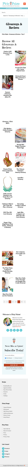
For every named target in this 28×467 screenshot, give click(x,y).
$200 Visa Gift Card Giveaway (7, 213)
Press (4, 432)
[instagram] (14, 330)
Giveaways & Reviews (14, 34)
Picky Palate (5, 34)
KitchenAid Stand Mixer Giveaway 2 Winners (20, 77)
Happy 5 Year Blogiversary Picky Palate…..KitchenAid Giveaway (7, 225)
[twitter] (11, 330)
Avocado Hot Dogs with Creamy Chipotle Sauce (20, 69)
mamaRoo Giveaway (20, 178)
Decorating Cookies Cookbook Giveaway (20, 205)
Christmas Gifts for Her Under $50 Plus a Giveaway (7, 205)
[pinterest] (17, 330)
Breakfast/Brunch (7, 386)
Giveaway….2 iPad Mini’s (7, 122)
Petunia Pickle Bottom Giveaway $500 (7, 170)
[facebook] (7, 330)
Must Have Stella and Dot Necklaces (7, 295)
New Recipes (9, 358)
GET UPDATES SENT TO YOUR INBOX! (14, 8)
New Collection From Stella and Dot (20, 253)
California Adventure (8, 413)
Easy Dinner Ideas (7, 390)
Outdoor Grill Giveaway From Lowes (7, 53)
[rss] (21, 330)
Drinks (4, 393)
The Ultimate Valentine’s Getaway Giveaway (20, 170)
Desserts (5, 391)
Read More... (19, 326)
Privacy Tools (6, 436)
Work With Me (6, 428)
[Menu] (24, 4)
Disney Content (18, 358)
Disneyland (6, 409)
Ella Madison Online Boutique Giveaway (7, 130)
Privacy (5, 434)
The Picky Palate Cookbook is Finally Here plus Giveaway (7, 270)
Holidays (5, 395)
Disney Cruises (6, 415)
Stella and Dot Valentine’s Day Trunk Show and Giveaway (7, 196)
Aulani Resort (6, 417)
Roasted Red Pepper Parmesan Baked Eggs (20, 146)
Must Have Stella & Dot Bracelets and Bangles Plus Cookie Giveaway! (20, 280)
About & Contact (7, 430)
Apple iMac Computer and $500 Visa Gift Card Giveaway (20, 214)
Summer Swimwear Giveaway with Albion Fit (7, 94)
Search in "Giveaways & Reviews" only (13, 15)
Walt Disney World (7, 411)
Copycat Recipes (7, 407)
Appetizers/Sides (7, 388)
